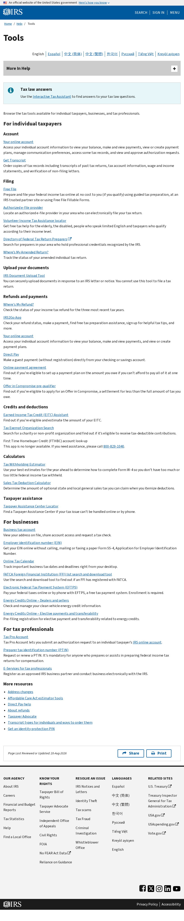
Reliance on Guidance (55, 862)
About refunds (19, 710)
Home (8, 24)
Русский (127, 54)
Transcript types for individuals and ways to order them (50, 722)
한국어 (112, 54)
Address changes (20, 691)
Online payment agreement (24, 367)
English (38, 54)
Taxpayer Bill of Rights (51, 794)
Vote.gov (155, 833)
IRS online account (147, 642)
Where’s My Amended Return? (25, 252)
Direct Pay (11, 354)
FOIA (43, 844)
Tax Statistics (13, 818)
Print (162, 753)
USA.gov (154, 815)
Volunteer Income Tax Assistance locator (34, 220)
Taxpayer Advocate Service (53, 809)
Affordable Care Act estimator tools (35, 698)
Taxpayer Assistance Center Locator (30, 506)
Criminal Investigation (86, 830)
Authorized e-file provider (23, 207)
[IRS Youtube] (177, 888)
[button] (158, 12)
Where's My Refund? (18, 304)
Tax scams (83, 809)
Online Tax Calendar (18, 561)
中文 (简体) (73, 54)
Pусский (118, 822)
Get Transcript (14, 160)
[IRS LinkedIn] (167, 888)
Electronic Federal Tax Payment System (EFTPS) (40, 587)
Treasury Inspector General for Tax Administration (162, 801)
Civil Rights (48, 835)
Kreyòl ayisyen (169, 54)
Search (141, 12)
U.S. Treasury (157, 786)
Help (19, 24)
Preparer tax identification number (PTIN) (35, 650)
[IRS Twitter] (151, 888)
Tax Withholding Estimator (24, 464)
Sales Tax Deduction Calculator (27, 482)
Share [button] (134, 753)
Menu (175, 12)
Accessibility (171, 904)
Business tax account (19, 529)
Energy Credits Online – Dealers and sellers (36, 600)
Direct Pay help (19, 704)
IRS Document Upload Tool (24, 275)
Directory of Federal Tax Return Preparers (35, 239)
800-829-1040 (113, 446)
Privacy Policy (147, 904)
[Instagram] (159, 888)
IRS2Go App (12, 317)
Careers (9, 795)
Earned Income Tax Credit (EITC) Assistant (35, 414)
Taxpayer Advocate (22, 716)
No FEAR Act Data (53, 853)
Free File (9, 189)
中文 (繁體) (94, 54)
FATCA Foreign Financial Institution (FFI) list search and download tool (57, 574)
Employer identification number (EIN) (32, 542)
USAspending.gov (161, 824)
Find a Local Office (17, 837)
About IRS (11, 786)
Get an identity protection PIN (31, 728)
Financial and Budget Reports (19, 807)
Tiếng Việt (146, 54)
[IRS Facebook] (142, 888)
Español (54, 54)
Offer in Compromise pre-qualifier (29, 386)
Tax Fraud (83, 818)
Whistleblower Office (87, 845)
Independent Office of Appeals (54, 823)
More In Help (18, 68)
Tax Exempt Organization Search (28, 427)
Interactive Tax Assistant (52, 96)
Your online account (18, 141)
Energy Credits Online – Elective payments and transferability (50, 613)
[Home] (12, 11)
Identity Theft (86, 800)
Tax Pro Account (15, 636)
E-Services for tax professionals (27, 668)
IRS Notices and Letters (88, 789)
